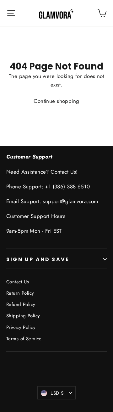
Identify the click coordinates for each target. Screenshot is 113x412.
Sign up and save (37, 259)
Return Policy (20, 293)
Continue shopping (56, 101)
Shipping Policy (23, 315)
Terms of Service (24, 338)
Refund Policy (20, 304)
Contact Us (17, 281)
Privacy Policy (20, 327)
